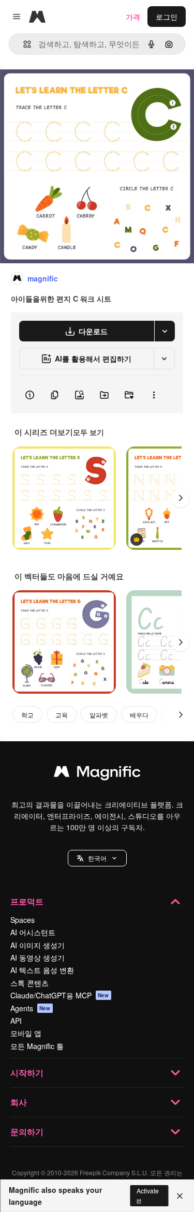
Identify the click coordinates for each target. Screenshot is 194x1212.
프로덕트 (26, 901)
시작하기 (26, 1073)
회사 (18, 1102)
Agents (30, 1008)
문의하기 (26, 1132)
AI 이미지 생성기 (37, 945)
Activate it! (148, 1195)
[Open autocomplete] (23, 44)
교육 (61, 714)
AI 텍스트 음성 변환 (42, 970)
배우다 (139, 714)
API (16, 1020)
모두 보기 (88, 432)
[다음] (180, 498)
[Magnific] (97, 774)
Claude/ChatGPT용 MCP (59, 995)
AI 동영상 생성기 (37, 957)
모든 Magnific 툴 (37, 1046)
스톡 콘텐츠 (29, 983)
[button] (97, 858)
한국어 (97, 858)
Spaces (22, 920)
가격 (133, 16)
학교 (27, 714)
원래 (59, 88)
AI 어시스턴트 (32, 932)
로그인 (166, 16)
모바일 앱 (25, 1033)
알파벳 (98, 714)
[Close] (179, 1196)
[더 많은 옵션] (153, 394)
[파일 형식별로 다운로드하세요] (164, 331)
